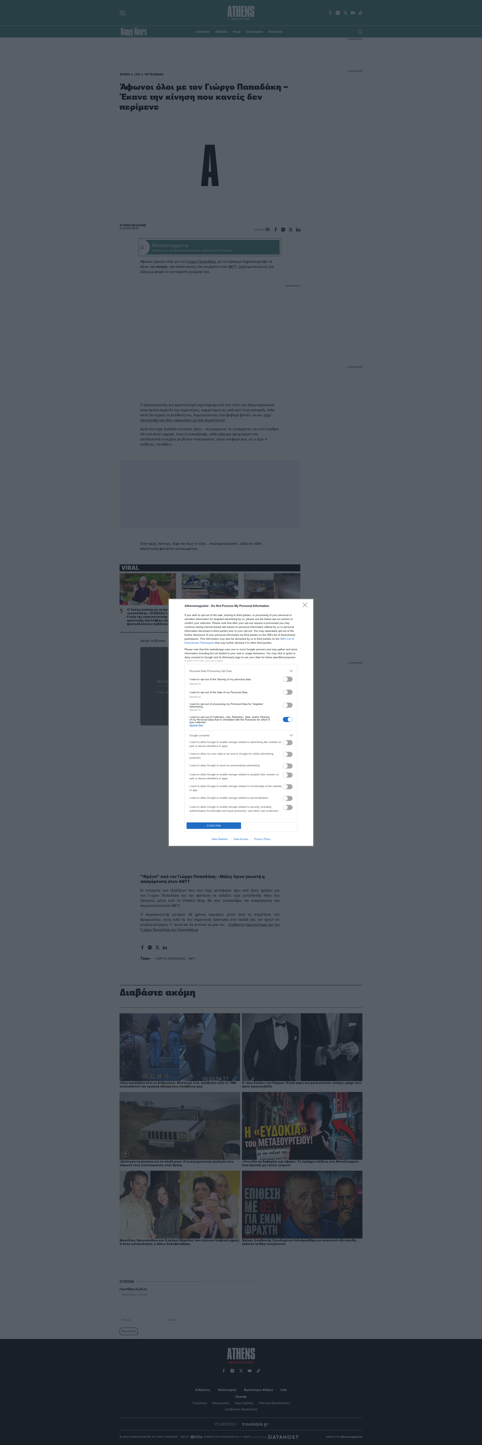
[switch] (288, 679)
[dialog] (241, 722)
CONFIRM (214, 825)
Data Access (241, 839)
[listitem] (241, 671)
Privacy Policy (262, 839)
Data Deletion (220, 839)
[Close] (306, 606)
